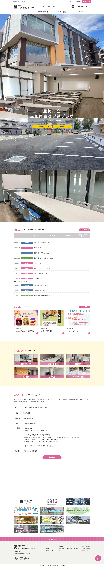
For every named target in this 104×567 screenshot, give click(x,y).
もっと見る (84, 229)
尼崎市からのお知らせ (82, 235)
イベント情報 (61, 12)
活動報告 (52, 235)
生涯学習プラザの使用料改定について (44, 258)
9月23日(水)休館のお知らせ (41, 242)
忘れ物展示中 (37, 248)
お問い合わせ (86, 1)
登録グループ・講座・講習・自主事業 (68, 548)
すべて (21, 235)
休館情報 (67, 235)
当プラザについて (42, 12)
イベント (61, 550)
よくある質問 (77, 1)
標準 (49, 6)
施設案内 (41, 126)
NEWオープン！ (38, 278)
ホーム (23, 12)
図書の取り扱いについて (40, 273)
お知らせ (70, 1)
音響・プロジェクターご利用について (44, 268)
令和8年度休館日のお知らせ (41, 253)
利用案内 (61, 546)
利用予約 (80, 12)
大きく (53, 6)
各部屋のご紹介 (50, 550)
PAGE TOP (53, 539)
